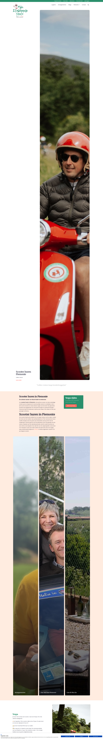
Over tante (65, 1)
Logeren (54, 4)
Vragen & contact (57, 1)
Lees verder (19, 380)
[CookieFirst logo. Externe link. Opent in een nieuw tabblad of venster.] (1, 734)
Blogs (70, 4)
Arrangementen (62, 4)
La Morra (36, 429)
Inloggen (87, 1)
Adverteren (72, 1)
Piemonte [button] (76, 4)
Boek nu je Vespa (71, 405)
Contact (84, 4)
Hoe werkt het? (79, 1)
